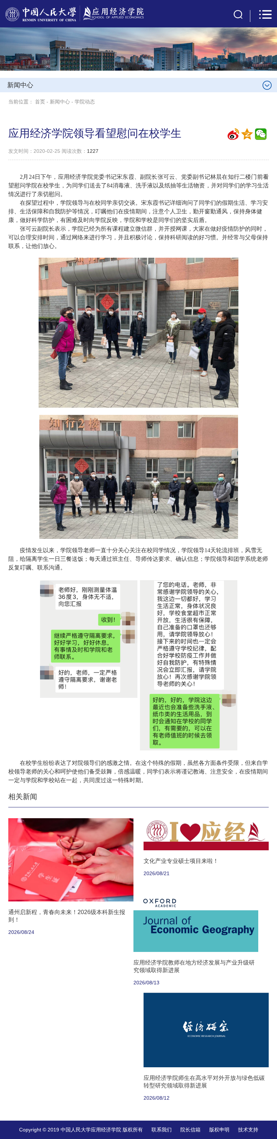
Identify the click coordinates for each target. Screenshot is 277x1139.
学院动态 (85, 102)
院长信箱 (190, 1130)
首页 (40, 102)
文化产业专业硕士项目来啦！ (181, 861)
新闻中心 (60, 102)
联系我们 (161, 1130)
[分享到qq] (247, 134)
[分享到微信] (261, 134)
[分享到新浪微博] (233, 134)
